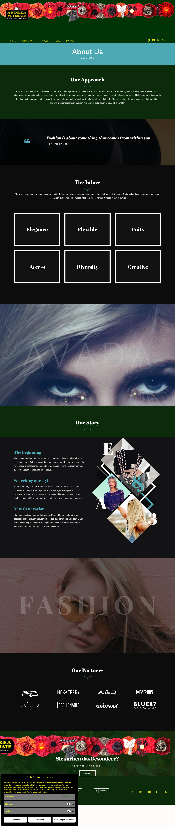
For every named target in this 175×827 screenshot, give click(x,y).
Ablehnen (40, 820)
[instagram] (148, 40)
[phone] (163, 40)
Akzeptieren (15, 820)
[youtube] (153, 40)
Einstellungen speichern (64, 820)
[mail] (158, 40)
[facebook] (143, 40)
